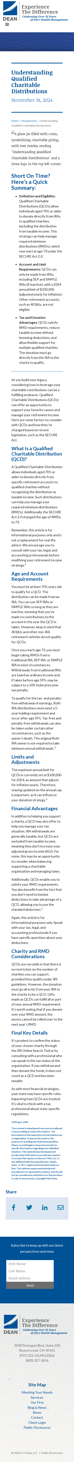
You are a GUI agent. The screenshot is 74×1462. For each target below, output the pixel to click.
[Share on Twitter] (29, 1207)
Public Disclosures (52, 1452)
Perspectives (29, 120)
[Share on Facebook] (13, 1207)
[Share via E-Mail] (60, 1207)
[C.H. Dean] (35, 11)
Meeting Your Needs (37, 1392)
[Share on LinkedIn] (44, 1207)
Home (14, 120)
